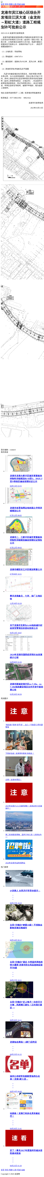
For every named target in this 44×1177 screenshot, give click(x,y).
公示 (23, 6)
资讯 (7, 4)
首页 (3, 4)
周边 (7, 6)
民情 (11, 6)
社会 (15, 6)
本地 (3, 6)
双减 (19, 4)
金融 (23, 4)
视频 (11, 4)
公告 (15, 4)
